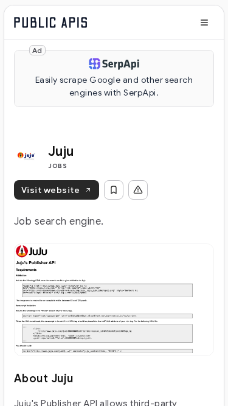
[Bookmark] (113, 190)
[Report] (138, 190)
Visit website (50, 189)
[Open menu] (204, 22)
